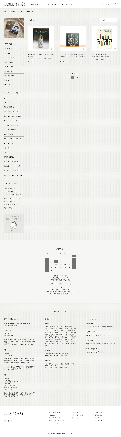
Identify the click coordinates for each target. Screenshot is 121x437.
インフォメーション (68, 4)
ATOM (77, 418)
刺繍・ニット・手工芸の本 (12, 121)
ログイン (97, 418)
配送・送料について (54, 412)
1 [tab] (5, 37)
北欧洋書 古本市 (8, 71)
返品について (53, 415)
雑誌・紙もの (8, 148)
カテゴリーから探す (50, 4)
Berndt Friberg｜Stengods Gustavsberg (72, 54)
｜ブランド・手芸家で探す (12, 170)
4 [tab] (14, 37)
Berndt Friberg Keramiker (99, 54)
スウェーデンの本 (9, 57)
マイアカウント (99, 412)
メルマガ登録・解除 (77, 415)
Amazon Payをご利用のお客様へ (13, 195)
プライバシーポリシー (55, 423)
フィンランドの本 (9, 53)
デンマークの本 (8, 62)
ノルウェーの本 (8, 67)
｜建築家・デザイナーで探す (12, 166)
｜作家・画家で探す (10, 157)
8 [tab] (12, 39)
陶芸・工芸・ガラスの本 (11, 111)
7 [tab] (22, 37)
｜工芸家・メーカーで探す (16, 11)
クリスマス (7, 152)
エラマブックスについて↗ (11, 205)
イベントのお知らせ (9, 201)
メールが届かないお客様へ (11, 191)
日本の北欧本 (8, 49)
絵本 (5, 102)
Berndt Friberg (30, 11)
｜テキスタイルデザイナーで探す (14, 175)
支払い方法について (54, 418)
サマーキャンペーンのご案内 (12, 198)
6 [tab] (19, 37)
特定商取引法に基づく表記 (56, 420)
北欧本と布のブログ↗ (10, 208)
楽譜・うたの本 (8, 134)
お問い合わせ (98, 420)
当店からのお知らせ (9, 188)
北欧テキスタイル (9, 76)
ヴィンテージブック (10, 98)
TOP (5, 11)
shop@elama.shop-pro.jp (64, 284)
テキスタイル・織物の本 (11, 125)
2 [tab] (8, 37)
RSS (73, 418)
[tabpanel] (14, 28)
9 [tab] (15, 39)
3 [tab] (11, 37)
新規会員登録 (98, 415)
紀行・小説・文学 (9, 143)
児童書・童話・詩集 (10, 107)
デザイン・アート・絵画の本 (12, 139)
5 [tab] (16, 37)
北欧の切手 (7, 80)
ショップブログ (76, 412)
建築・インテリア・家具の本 (12, 116)
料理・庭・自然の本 (10, 130)
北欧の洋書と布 (34, 4)
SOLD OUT (7, 85)
